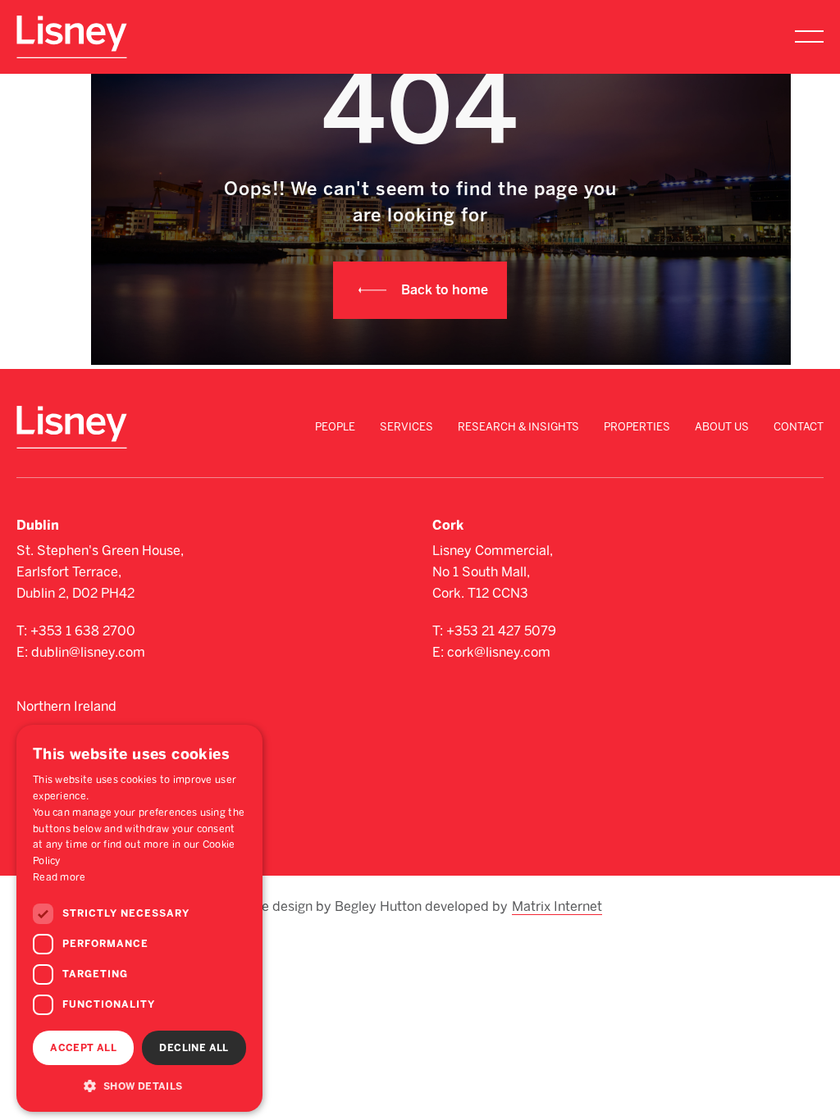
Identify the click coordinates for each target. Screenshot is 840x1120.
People (335, 427)
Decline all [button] (193, 1048)
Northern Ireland (66, 706)
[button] (139, 1085)
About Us (722, 427)
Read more (59, 877)
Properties (637, 427)
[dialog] (139, 918)
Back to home (444, 290)
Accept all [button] (83, 1048)
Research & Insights (518, 427)
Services (406, 427)
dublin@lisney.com (88, 652)
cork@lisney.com (498, 652)
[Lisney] (71, 23)
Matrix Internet (557, 906)
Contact (799, 427)
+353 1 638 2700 (82, 631)
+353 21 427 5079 (501, 631)
